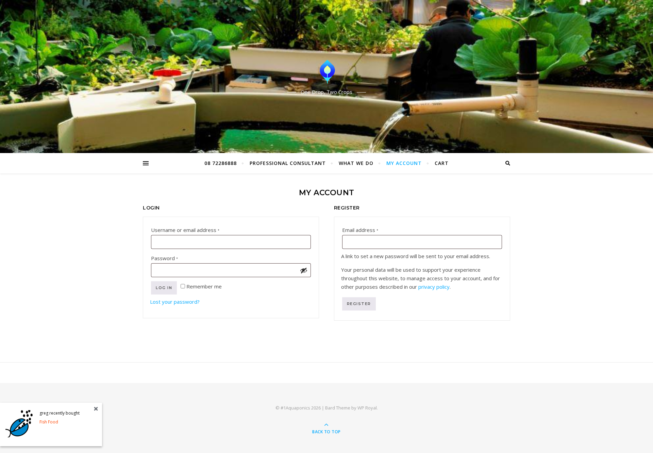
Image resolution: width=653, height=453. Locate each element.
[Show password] (303, 270)
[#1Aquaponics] (326, 70)
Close (96, 409)
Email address (371, 229)
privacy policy (434, 286)
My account (404, 163)
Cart (442, 163)
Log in (164, 287)
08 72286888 (220, 163)
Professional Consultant (288, 163)
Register (359, 303)
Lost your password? (175, 301)
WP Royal (367, 408)
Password (175, 258)
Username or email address (196, 229)
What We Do (356, 163)
